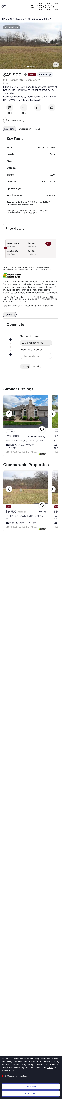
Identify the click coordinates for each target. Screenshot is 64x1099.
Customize (30, 1093)
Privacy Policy (8, 1070)
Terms (50, 1067)
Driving (25, 366)
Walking (37, 366)
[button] (25, 74)
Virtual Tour (15, 120)
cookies (12, 1059)
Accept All (31, 1086)
